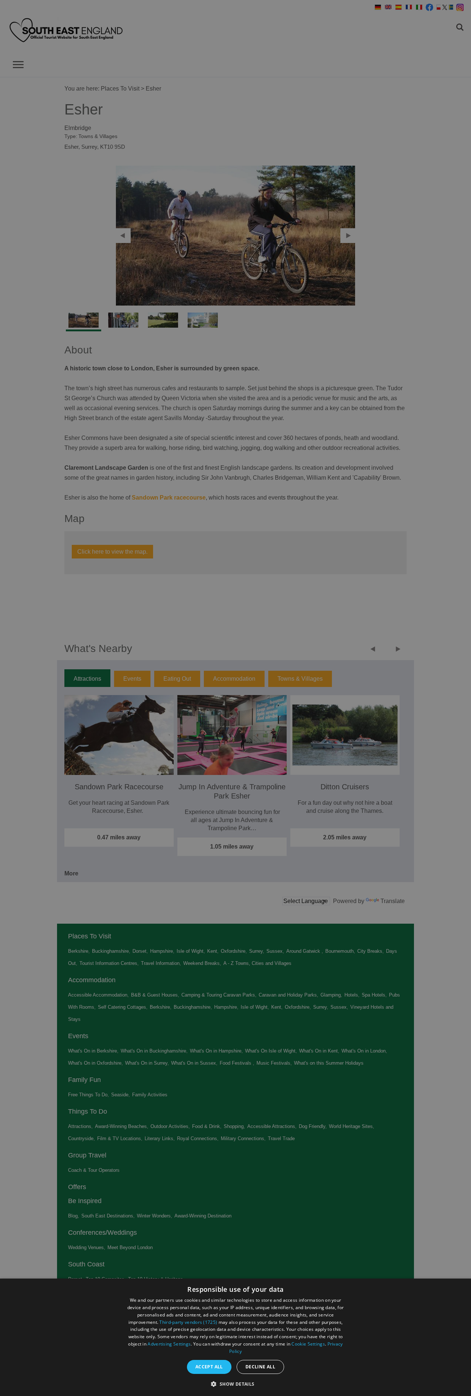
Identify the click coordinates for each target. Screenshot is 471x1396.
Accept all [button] (209, 1367)
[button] (235, 1383)
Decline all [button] (260, 1367)
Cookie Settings (308, 1344)
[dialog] (235, 1337)
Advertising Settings (169, 1344)
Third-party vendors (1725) (188, 1322)
